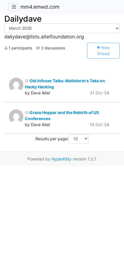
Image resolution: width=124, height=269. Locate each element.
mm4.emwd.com (39, 7)
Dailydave (23, 19)
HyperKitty (61, 158)
